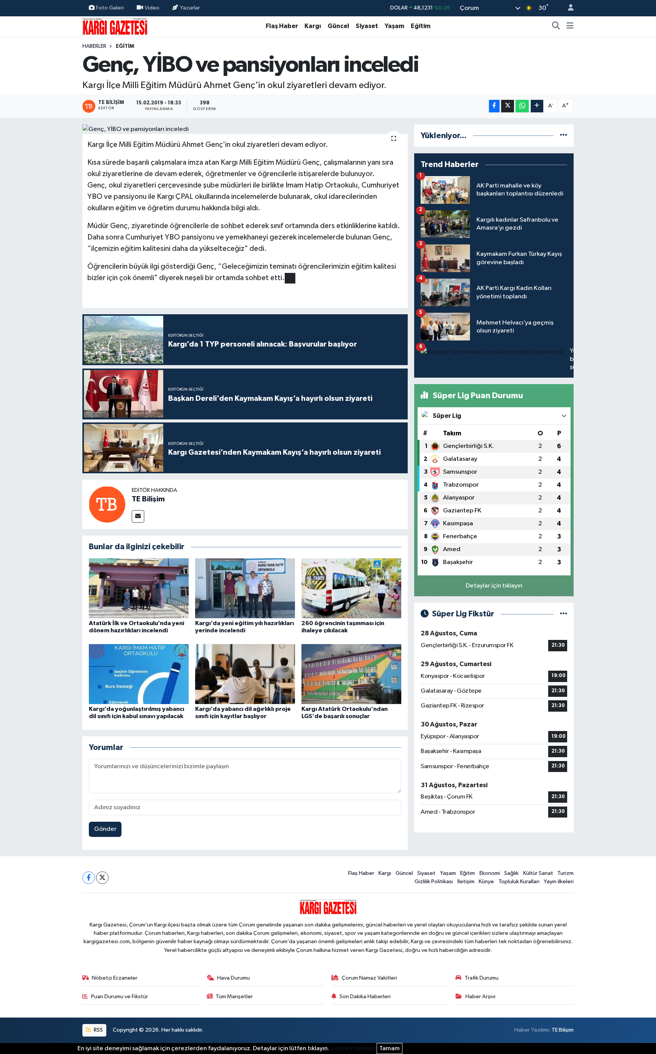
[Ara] (556, 26)
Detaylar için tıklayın (494, 586)
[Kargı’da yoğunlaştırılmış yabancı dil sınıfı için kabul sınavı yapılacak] (139, 674)
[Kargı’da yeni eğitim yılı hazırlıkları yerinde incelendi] (245, 588)
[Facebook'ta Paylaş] (494, 106)
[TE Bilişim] (107, 504)
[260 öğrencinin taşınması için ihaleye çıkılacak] (351, 588)
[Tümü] (563, 135)
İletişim (466, 881)
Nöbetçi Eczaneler (114, 978)
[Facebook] (88, 877)
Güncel (338, 26)
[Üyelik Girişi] (567, 8)
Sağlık (511, 873)
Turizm (565, 873)
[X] (102, 877)
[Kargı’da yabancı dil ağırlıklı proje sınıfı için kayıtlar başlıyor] (245, 674)
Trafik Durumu (481, 978)
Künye (486, 881)
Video (152, 8)
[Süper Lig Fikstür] (563, 614)
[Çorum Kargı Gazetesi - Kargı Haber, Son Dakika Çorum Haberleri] (114, 26)
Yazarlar (190, 8)
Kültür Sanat (538, 873)
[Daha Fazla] (537, 106)
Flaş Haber (282, 26)
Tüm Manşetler (234, 996)
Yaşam (394, 26)
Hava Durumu (233, 978)
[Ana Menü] (570, 26)
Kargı (312, 26)
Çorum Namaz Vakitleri (369, 978)
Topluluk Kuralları (518, 881)
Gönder (105, 829)
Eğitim (420, 26)
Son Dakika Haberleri (365, 996)
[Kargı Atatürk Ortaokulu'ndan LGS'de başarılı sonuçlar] (351, 674)
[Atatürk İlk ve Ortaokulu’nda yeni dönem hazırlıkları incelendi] (139, 588)
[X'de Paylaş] (507, 106)
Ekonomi (489, 873)
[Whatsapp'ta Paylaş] (522, 106)
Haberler (94, 46)
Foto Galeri (110, 8)
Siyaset (367, 26)
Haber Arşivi (480, 996)
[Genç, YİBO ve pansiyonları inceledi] (245, 129)
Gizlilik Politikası (434, 881)
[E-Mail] (138, 516)
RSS (98, 1030)
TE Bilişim (148, 499)
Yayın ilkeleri (559, 881)
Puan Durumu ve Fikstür (119, 996)
